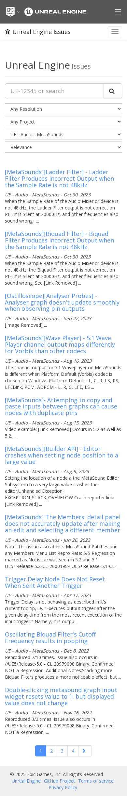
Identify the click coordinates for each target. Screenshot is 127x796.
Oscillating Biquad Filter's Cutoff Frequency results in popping (50, 637)
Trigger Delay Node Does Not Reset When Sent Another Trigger (55, 582)
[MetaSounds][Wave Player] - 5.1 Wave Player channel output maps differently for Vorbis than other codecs (60, 344)
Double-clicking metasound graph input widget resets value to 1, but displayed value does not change (61, 696)
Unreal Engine (26, 781)
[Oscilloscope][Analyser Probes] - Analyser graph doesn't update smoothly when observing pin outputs (62, 302)
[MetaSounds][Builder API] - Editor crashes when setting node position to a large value (61, 455)
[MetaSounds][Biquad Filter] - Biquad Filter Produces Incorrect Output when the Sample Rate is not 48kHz (59, 240)
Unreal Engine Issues (41, 32)
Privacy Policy (63, 787)
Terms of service (96, 781)
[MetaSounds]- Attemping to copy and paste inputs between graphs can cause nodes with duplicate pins (61, 406)
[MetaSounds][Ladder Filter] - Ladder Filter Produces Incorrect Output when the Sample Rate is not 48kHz (59, 178)
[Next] (85, 750)
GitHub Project (59, 781)
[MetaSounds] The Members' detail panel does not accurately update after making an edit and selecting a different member (62, 523)
